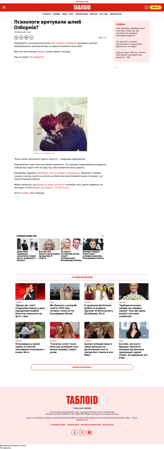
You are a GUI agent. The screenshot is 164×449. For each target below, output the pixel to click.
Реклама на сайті (58, 425)
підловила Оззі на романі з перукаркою (58, 173)
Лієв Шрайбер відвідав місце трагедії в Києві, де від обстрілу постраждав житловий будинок (130, 32)
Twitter (25, 193)
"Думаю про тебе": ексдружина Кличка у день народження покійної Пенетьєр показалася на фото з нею (30, 311)
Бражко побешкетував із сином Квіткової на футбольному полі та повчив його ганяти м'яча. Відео (98, 349)
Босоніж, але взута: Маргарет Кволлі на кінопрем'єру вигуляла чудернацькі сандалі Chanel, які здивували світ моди (133, 351)
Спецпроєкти (115, 14)
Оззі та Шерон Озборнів (63, 43)
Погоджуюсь (5, 448)
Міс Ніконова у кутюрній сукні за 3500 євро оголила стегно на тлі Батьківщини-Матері (63, 309)
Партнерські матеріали (91, 425)
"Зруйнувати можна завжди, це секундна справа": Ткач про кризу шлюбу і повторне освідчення (132, 311)
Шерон (41, 51)
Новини (120, 24)
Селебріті (47, 14)
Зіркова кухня (81, 14)
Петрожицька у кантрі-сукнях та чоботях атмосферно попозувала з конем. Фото (30, 348)
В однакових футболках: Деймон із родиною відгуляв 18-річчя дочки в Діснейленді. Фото (98, 309)
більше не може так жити (50, 184)
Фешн (64, 14)
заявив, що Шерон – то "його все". (50, 187)
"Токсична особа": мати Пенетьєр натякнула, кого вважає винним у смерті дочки (64, 348)
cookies (22, 445)
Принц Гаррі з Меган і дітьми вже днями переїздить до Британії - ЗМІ (130, 55)
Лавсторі (94, 14)
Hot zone (104, 14)
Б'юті (71, 14)
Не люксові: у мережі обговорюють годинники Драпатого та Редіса (129, 44)
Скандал (56, 14)
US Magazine (36, 57)
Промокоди (108, 425)
